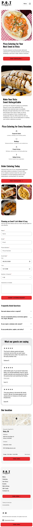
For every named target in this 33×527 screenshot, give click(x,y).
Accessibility (5, 503)
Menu (25, 3)
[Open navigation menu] (29, 3)
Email (5, 239)
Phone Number (7, 247)
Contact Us (5, 489)
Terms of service (6, 500)
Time (2, 265)
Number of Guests (8, 274)
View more (6, 376)
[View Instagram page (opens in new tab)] (6, 511)
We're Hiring (5, 484)
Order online (15, 457)
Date (2, 258)
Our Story (5, 480)
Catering (4, 477)
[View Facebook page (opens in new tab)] (3, 511)
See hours (26, 452)
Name (5, 230)
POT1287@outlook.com (9, 447)
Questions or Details (6, 282)
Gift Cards (5, 487)
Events (4, 482)
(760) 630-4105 (7, 443)
